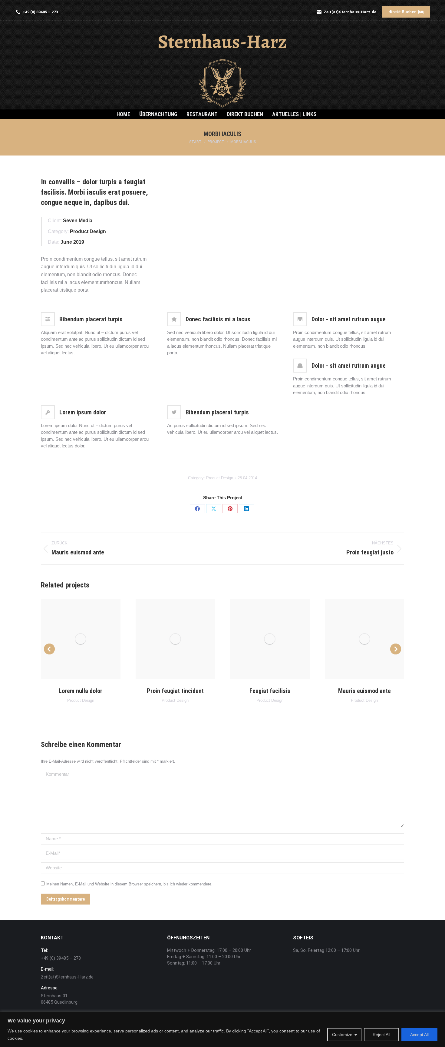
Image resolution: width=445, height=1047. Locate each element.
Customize (342, 1034)
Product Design (219, 478)
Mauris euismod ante (364, 690)
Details (80, 639)
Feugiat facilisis (269, 690)
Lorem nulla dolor (80, 690)
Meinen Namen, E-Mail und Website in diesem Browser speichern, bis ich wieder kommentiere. (129, 884)
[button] (49, 649)
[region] (222, 1029)
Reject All (381, 1034)
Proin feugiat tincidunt (175, 690)
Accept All (419, 1034)
